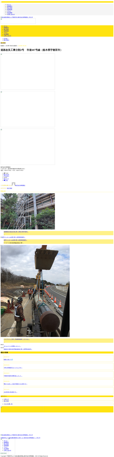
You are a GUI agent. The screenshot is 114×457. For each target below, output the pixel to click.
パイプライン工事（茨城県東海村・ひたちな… (17, 339)
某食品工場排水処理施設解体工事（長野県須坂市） (18, 349)
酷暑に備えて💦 (8, 359)
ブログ (9, 11)
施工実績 (9, 8)
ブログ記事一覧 (8, 404)
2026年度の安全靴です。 (10, 392)
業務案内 (9, 6)
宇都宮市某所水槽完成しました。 (13, 375)
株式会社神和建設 (20, 185)
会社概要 (9, 12)
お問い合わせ (11, 14)
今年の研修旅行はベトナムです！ (13, 367)
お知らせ (6, 399)
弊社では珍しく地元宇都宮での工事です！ (15, 384)
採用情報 (9, 9)
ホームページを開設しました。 (12, 346)
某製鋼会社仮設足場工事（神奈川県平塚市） (16, 231)
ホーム (9, 4)
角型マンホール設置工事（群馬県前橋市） (15, 240)
